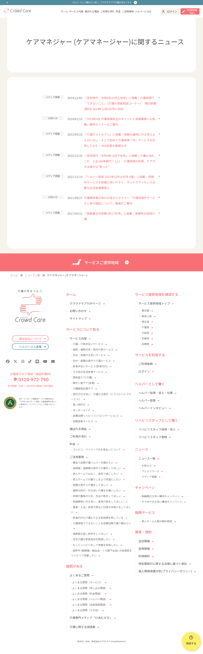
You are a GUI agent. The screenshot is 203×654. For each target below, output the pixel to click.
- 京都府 (144, 338)
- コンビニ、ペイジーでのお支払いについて (96, 449)
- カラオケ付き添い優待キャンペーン (161, 502)
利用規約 (144, 556)
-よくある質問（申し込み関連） (89, 588)
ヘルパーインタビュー (152, 408)
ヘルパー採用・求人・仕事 (155, 393)
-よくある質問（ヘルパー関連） (89, 599)
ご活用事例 (128, 11)
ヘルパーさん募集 (30, 347)
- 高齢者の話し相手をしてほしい (89, 534)
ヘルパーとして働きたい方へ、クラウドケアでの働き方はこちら (101, 2)
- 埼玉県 (144, 322)
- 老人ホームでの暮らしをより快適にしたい (96, 479)
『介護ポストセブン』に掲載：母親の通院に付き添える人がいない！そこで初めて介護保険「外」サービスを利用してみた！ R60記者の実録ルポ (119, 139)
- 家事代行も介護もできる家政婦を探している (97, 518)
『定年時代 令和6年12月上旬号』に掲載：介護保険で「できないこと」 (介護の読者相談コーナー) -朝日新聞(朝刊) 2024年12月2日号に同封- (120, 103)
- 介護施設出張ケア (82, 388)
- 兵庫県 (144, 344)
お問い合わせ (78, 311)
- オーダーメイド (80, 410)
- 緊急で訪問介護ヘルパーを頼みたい (92, 462)
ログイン (172, 11)
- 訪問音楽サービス (82, 421)
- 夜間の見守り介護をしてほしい (89, 485)
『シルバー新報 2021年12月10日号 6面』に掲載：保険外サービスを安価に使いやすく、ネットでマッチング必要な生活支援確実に (119, 182)
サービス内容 (76, 11)
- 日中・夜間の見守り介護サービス (91, 361)
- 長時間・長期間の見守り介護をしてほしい (96, 468)
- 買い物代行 (78, 404)
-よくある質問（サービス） (87, 582)
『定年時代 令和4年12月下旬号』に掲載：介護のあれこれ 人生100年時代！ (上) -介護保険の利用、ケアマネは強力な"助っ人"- (119, 161)
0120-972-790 (33, 379)
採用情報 (144, 548)
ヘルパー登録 (147, 400)
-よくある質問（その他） (85, 610)
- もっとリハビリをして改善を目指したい (94, 545)
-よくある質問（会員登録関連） (89, 604)
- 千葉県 (144, 327)
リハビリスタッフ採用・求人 (157, 429)
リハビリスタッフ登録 (152, 437)
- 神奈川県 (146, 316)
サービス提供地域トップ (154, 303)
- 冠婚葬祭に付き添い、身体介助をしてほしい (97, 501)
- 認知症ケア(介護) (81, 377)
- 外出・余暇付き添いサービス (88, 355)
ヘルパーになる (143, 11)
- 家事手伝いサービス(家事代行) (89, 366)
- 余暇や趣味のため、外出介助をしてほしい (96, 496)
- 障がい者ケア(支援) (83, 383)
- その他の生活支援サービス (87, 372)
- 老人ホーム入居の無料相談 (156, 521)
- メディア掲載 (148, 477)
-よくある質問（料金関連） (87, 593)
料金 (118, 11)
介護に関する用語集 (82, 627)
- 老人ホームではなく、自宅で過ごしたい (94, 473)
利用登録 (192, 11)
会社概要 (144, 541)
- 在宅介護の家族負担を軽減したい (91, 539)
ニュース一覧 (32, 275)
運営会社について (30, 339)
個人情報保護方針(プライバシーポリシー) (165, 571)
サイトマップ (78, 318)
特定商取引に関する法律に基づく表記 (162, 563)
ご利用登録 (145, 364)
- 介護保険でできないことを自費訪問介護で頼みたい (101, 523)
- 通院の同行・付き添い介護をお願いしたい (96, 490)
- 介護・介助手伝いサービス (87, 344)
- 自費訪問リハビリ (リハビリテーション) (94, 416)
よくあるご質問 (80, 575)
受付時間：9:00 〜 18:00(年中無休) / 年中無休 (30, 385)
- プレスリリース (149, 471)
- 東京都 (144, 310)
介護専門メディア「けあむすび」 (91, 618)
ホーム (64, 11)
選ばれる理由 (92, 11)
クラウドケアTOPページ (85, 303)
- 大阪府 (144, 333)
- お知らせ (146, 465)
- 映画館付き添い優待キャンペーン (160, 496)
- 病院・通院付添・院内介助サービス (92, 349)
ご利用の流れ (107, 11)
